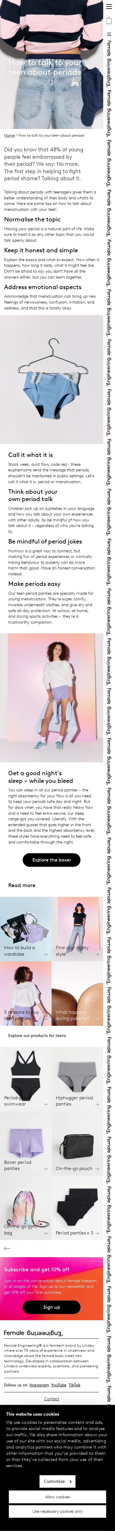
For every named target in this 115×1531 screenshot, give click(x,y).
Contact (51, 1398)
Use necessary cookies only (57, 1511)
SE (109, 34)
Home (9, 135)
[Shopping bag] (109, 21)
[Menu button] (109, 6)
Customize (54, 1481)
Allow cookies (57, 1496)
